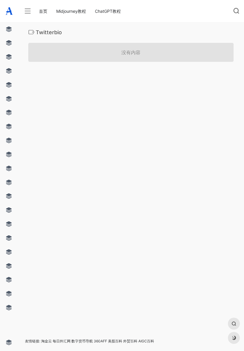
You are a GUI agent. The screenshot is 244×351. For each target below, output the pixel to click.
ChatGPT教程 (108, 11)
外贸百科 (130, 341)
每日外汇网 (62, 341)
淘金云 (46, 341)
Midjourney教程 (71, 11)
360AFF (100, 341)
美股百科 (115, 341)
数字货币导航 (82, 341)
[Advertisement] (113, 116)
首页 (43, 11)
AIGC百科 (146, 341)
